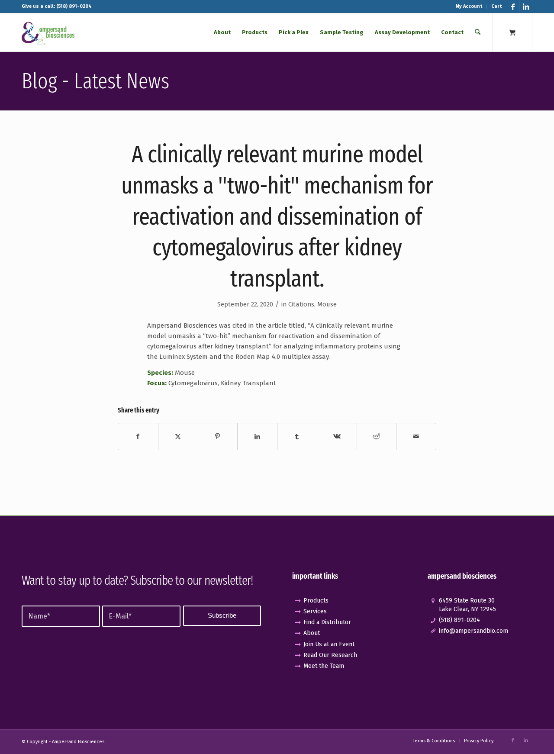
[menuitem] (469, 6)
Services (315, 611)
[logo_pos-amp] (48, 32)
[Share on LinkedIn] (257, 436)
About (311, 633)
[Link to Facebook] (512, 6)
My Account (469, 6)
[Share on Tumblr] (297, 436)
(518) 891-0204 (459, 620)
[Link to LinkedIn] (525, 6)
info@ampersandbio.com (473, 631)
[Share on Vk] (337, 436)
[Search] (477, 32)
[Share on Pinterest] (218, 436)
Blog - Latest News (95, 81)
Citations (301, 304)
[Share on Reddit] (376, 436)
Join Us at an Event (328, 644)
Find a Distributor (327, 622)
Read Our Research (330, 655)
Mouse (327, 304)
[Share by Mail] (416, 436)
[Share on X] (178, 436)
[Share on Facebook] (138, 436)
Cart (496, 6)
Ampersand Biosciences (78, 741)
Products (316, 600)
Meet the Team (323, 666)
